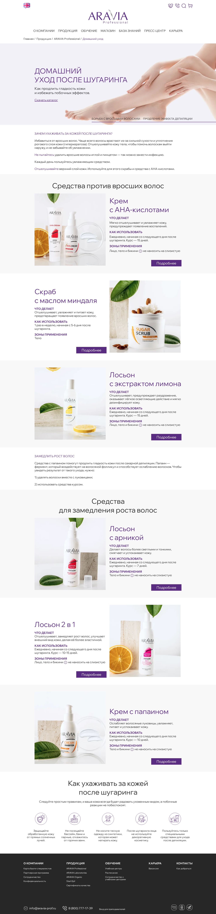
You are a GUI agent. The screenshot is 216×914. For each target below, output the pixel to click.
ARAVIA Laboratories (76, 872)
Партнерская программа (36, 872)
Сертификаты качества (78, 885)
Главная (29, 38)
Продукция (67, 31)
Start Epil (70, 881)
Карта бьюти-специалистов (37, 868)
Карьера (176, 31)
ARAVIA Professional (67, 38)
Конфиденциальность (35, 881)
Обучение (89, 31)
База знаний (130, 31)
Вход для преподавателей (112, 909)
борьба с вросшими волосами (116, 118)
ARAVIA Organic (74, 877)
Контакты (184, 863)
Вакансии (154, 868)
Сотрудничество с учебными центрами (115, 878)
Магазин (108, 31)
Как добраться (183, 868)
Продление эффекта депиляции (167, 118)
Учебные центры (113, 868)
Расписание (111, 872)
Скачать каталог (46, 100)
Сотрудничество (32, 877)
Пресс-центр (155, 31)
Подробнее (166, 263)
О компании (44, 31)
